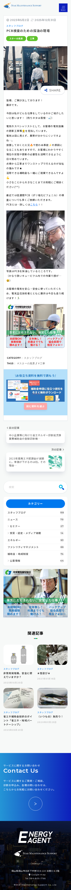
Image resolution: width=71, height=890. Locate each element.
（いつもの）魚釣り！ (50, 716)
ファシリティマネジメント (36, 547)
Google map (38, 874)
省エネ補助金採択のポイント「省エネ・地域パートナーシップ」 (17, 720)
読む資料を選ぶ (35, 406)
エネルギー (36, 540)
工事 (32, 38)
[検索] (61, 487)
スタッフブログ (14, 25)
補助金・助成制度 (36, 554)
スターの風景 (16, 38)
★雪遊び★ (43, 673)
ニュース (36, 519)
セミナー (37, 526)
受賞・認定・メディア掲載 (36, 533)
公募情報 (37, 560)
